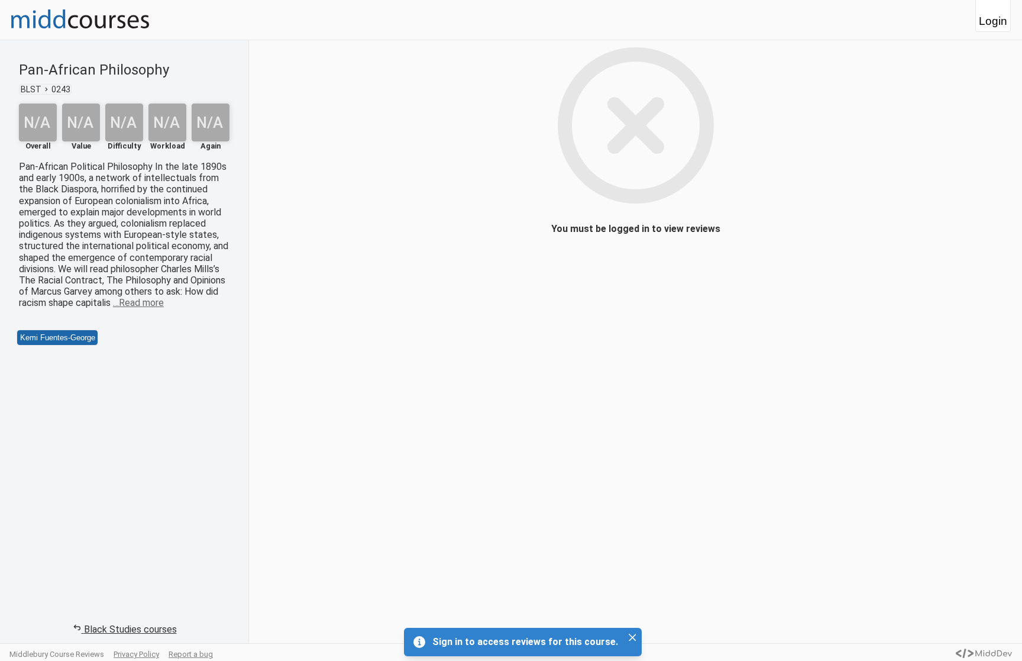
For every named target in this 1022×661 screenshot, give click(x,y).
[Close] (632, 637)
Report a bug (191, 654)
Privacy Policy (136, 654)
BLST (31, 89)
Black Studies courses (130, 629)
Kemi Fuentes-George (57, 337)
